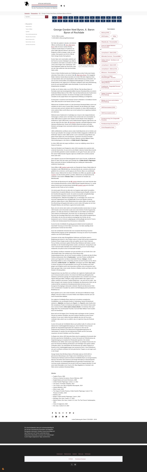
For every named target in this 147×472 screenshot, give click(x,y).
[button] (52, 413)
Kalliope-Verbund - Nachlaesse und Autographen (110, 60)
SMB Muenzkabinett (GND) (108, 107)
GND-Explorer (105, 36)
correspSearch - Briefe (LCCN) (109, 68)
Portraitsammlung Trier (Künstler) (109, 123)
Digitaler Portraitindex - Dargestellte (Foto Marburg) (110, 94)
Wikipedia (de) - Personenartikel (109, 41)
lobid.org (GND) (105, 32)
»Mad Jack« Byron (81, 75)
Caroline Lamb (65, 167)
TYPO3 (71, 459)
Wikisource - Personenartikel (108, 72)
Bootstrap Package (80, 459)
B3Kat (114, 36)
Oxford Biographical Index (107, 127)
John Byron (73, 122)
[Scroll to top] (143, 468)
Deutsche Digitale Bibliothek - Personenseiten (108, 46)
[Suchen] (46, 16)
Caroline (74, 181)
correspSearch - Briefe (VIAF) (108, 65)
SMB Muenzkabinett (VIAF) (108, 113)
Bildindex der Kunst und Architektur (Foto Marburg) (110, 101)
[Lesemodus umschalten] (61, 5)
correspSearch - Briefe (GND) (108, 52)
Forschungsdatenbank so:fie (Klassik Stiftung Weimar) (110, 82)
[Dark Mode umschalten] (64, 5)
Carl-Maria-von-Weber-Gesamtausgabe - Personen (108, 76)
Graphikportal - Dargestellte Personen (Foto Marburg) (110, 87)
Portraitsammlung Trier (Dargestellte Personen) (110, 119)
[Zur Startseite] (26, 4)
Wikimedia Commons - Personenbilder (111, 56)
